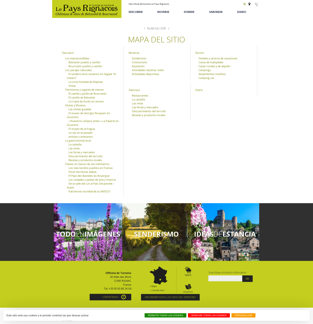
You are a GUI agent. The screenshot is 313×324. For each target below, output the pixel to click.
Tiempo (188, 275)
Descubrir (136, 12)
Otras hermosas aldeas (82, 172)
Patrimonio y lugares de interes (84, 89)
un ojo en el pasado (80, 133)
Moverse (163, 12)
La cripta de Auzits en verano (86, 101)
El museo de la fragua (81, 129)
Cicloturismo (139, 62)
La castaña (75, 144)
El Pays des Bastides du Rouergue (89, 176)
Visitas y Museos (75, 105)
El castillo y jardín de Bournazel (87, 93)
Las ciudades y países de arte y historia (92, 179)
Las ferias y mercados (81, 152)
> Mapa (153, 286)
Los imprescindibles (77, 58)
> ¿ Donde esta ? (157, 290)
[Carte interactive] (248, 2)
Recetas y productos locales (85, 160)
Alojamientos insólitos (212, 74)
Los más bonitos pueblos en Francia (90, 168)
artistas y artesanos (80, 136)
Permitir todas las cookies (165, 315)
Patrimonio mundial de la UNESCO (89, 191)
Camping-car (206, 78)
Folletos (188, 292)
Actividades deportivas (145, 74)
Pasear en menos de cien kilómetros (87, 164)
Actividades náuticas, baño (148, 70)
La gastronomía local (78, 140)
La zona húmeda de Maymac (85, 82)
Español (256, 3)
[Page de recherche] (244, 4)
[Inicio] (86, 9)
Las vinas (74, 148)
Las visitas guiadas (79, 109)
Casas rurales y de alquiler (215, 66)
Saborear (216, 12)
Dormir (189, 12)
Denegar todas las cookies (209, 315)
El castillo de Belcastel (81, 97)
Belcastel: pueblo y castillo (84, 62)
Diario (241, 12)
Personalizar (243, 315)
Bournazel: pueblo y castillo (85, 66)
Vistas (72, 86)
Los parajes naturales (78, 70)
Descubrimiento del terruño (85, 156)
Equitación (138, 66)
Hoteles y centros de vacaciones (218, 58)
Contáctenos (110, 297)
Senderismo (139, 58)
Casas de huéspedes (211, 62)
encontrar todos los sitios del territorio (170, 297)
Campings (205, 70)
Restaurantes (140, 95)
